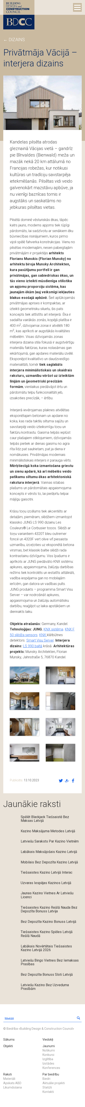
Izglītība (47, 1059)
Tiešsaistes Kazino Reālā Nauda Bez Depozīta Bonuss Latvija (49, 909)
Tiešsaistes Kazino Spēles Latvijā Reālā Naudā (47, 934)
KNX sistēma (53, 629)
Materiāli (9, 1078)
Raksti (7, 1074)
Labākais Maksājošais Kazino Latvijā (49, 852)
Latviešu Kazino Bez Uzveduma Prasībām (45, 987)
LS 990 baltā (32, 646)
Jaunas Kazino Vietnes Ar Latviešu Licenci (47, 895)
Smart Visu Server (40, 640)
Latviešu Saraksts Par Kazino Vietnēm (50, 841)
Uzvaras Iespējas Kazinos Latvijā (46, 883)
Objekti (8, 1046)
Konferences (51, 1068)
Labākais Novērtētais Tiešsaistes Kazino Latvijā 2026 (46, 948)
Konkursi (48, 1054)
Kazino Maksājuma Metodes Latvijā (48, 831)
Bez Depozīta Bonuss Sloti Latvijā (47, 974)
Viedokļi (47, 1039)
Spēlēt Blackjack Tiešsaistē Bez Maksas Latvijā (45, 819)
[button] (78, 1018)
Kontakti (48, 1092)
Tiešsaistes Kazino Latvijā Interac (46, 872)
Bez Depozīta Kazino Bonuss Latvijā (48, 922)
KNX (43, 635)
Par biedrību (50, 1074)
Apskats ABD (12, 1083)
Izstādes (48, 1063)
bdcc (18, 14)
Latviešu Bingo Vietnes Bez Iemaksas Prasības (50, 962)
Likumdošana (12, 1087)
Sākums (9, 1039)
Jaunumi (48, 1046)
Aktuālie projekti (53, 1083)
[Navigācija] (77, 7)
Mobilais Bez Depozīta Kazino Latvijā (49, 862)
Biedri (46, 1078)
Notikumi (48, 1050)
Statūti (47, 1087)
